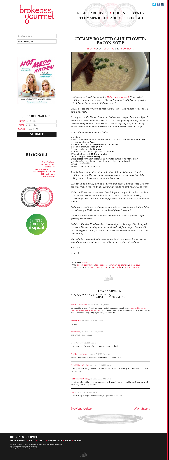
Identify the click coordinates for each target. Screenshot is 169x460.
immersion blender (119, 265)
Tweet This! (116, 267)
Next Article (142, 408)
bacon (80, 265)
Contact (135, 18)
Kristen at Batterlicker (79, 305)
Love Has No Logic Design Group (29, 448)
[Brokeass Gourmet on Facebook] (154, 4)
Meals (85, 262)
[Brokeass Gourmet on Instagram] (162, 4)
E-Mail (21, 125)
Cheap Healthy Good (47, 164)
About (116, 18)
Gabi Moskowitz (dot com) (45, 169)
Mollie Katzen (113, 97)
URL (72, 392)
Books (119, 13)
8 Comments (127, 49)
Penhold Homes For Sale (80, 365)
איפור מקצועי (75, 332)
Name (22, 121)
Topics (21, 129)
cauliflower (89, 265)
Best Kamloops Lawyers (80, 354)
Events (137, 13)
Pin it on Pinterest (132, 267)
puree (132, 265)
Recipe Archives (92, 13)
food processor (102, 265)
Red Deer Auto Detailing (80, 379)
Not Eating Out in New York (44, 172)
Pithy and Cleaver (48, 174)
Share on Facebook (99, 267)
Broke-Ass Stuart (48, 162)
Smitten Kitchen (48, 176)
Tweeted (125, 97)
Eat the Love (50, 167)
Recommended (91, 18)
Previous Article (81, 408)
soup (138, 265)
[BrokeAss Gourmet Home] (30, 14)
